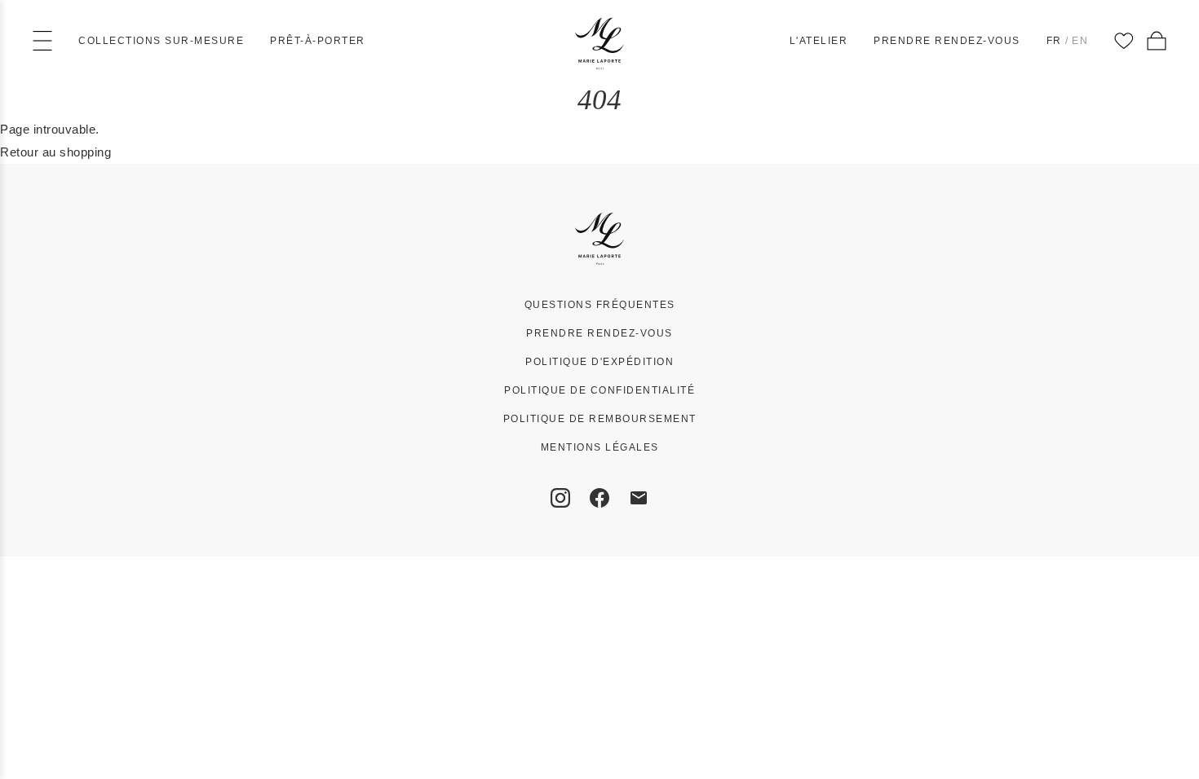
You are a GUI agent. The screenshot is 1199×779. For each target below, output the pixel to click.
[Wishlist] (1124, 41)
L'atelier (819, 40)
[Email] (638, 498)
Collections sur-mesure (161, 40)
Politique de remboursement (600, 419)
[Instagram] (560, 498)
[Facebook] (599, 498)
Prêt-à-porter (317, 40)
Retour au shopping (55, 152)
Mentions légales (600, 447)
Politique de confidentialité (599, 390)
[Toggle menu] (42, 41)
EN (1080, 40)
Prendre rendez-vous (947, 40)
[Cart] (1156, 41)
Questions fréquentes (599, 304)
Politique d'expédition (599, 361)
